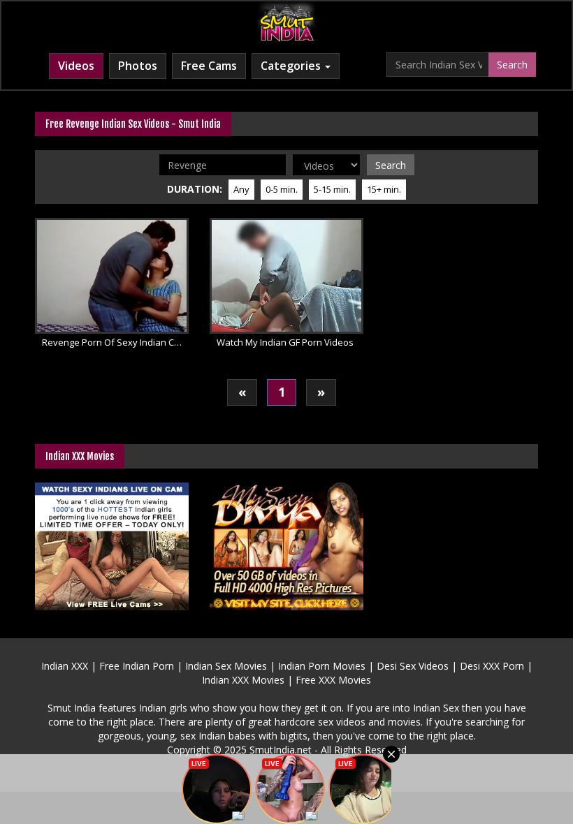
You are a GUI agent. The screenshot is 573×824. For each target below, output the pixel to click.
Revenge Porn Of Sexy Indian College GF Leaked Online (115, 342)
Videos (76, 65)
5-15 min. (332, 189)
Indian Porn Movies (321, 665)
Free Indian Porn (136, 665)
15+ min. (384, 189)
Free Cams (209, 65)
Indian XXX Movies (243, 679)
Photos (137, 65)
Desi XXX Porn (492, 665)
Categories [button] (292, 65)
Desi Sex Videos (413, 665)
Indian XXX (64, 665)
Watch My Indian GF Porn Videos (285, 342)
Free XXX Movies (333, 679)
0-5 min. (282, 189)
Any (241, 189)
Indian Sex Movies (226, 665)
